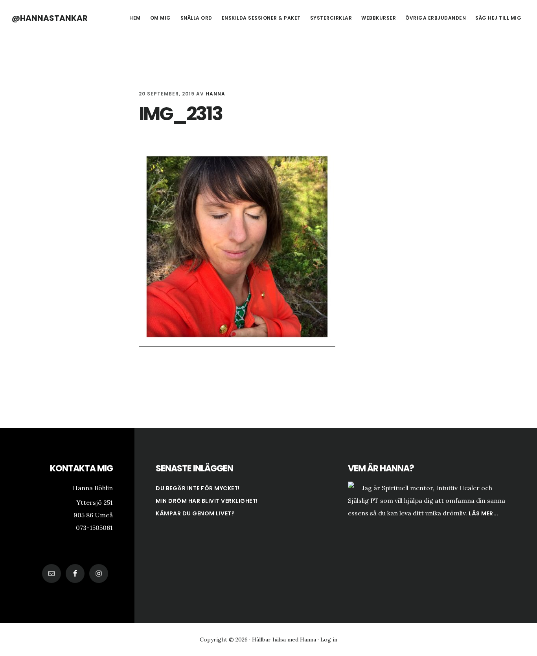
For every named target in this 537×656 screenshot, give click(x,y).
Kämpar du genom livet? (195, 513)
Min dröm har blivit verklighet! (207, 501)
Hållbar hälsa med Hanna (284, 639)
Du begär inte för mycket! (198, 488)
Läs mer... (483, 513)
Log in (328, 639)
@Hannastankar (50, 18)
